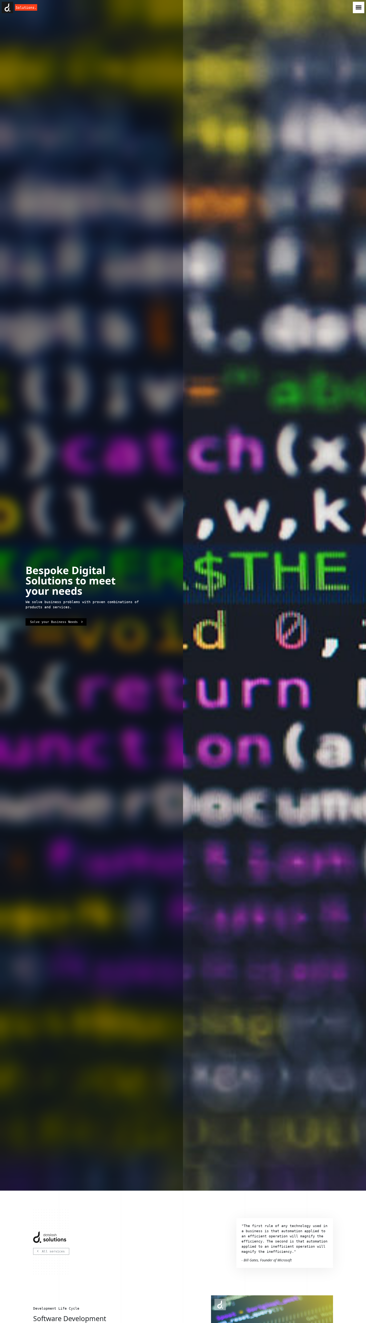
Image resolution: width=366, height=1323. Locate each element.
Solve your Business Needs (54, 622)
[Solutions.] (7, 7)
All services (53, 1251)
